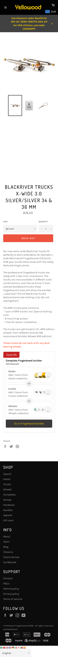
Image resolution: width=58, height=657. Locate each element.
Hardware (9, 504)
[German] (13, 647)
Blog (5, 546)
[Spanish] (24, 647)
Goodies (8, 510)
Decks (6, 479)
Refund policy (11, 588)
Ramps (7, 499)
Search (7, 473)
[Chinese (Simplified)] (4, 647)
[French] (10, 647)
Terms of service (12, 598)
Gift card (8, 520)
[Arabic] (1, 647)
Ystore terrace (11, 557)
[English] (7, 647)
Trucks (7, 484)
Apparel (7, 515)
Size (5, 222)
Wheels (7, 489)
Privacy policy (11, 593)
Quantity (43, 222)
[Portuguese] (21, 647)
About (6, 536)
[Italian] (16, 647)
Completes (9, 494)
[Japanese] (18, 647)
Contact (8, 578)
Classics (8, 551)
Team (6, 541)
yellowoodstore (10, 629)
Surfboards (9, 562)
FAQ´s (6, 583)
